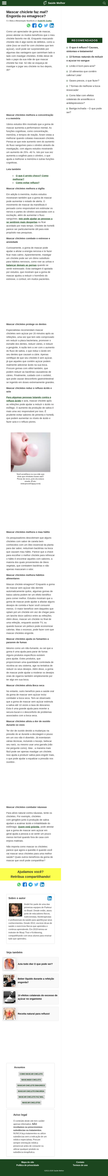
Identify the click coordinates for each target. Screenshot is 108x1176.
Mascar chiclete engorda (31, 1091)
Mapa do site (27, 1162)
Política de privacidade (27, 1165)
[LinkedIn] (50, 898)
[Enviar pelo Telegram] (40, 25)
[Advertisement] (30, 92)
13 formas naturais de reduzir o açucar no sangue (84, 58)
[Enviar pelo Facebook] (34, 25)
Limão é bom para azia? (82, 65)
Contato (80, 1162)
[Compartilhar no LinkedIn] (52, 25)
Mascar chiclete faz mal (31, 1097)
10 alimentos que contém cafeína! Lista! (81, 73)
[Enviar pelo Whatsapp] (28, 25)
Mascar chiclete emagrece (31, 1085)
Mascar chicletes (31, 1103)
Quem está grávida (28, 826)
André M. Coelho (45, 21)
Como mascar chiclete (31, 1074)
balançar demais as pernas (21, 265)
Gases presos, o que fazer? (84, 80)
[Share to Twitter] (46, 25)
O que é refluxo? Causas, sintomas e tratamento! (82, 49)
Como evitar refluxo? (28, 182)
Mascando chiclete (31, 1080)
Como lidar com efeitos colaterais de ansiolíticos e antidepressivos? (80, 99)
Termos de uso (80, 1165)
